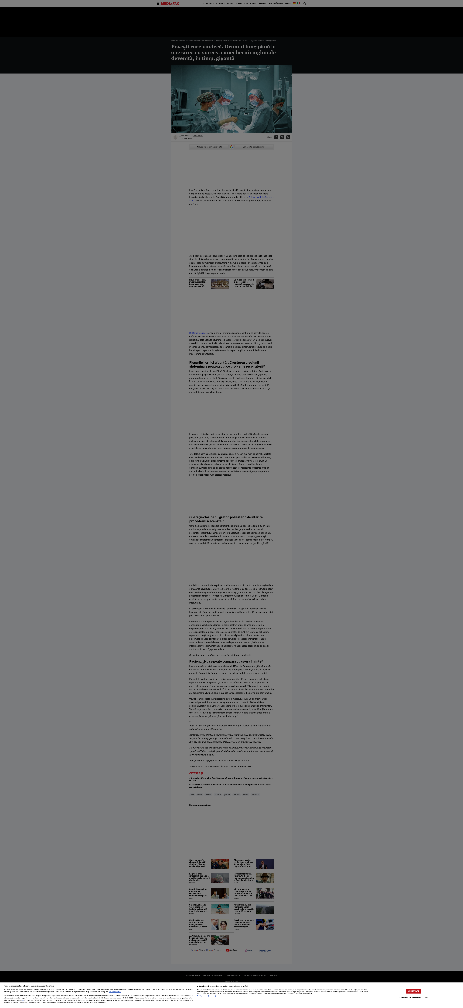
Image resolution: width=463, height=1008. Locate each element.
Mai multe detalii (115, 992)
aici (23, 1000)
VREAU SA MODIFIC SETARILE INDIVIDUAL (413, 997)
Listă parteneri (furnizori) (206, 996)
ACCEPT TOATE (413, 991)
